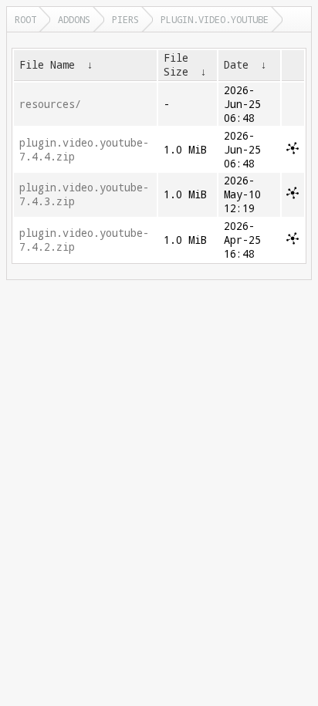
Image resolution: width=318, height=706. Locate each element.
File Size (176, 65)
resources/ (50, 104)
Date (236, 65)
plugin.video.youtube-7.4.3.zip (84, 194)
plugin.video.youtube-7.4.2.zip (84, 240)
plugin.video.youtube (215, 19)
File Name (47, 65)
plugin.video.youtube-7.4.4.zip (84, 150)
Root (25, 19)
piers (125, 19)
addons (74, 19)
